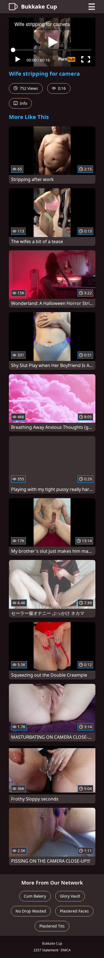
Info (23, 103)
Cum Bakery (35, 896)
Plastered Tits (52, 926)
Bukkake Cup (39, 6)
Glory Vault (70, 896)
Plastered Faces (74, 911)
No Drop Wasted (31, 911)
